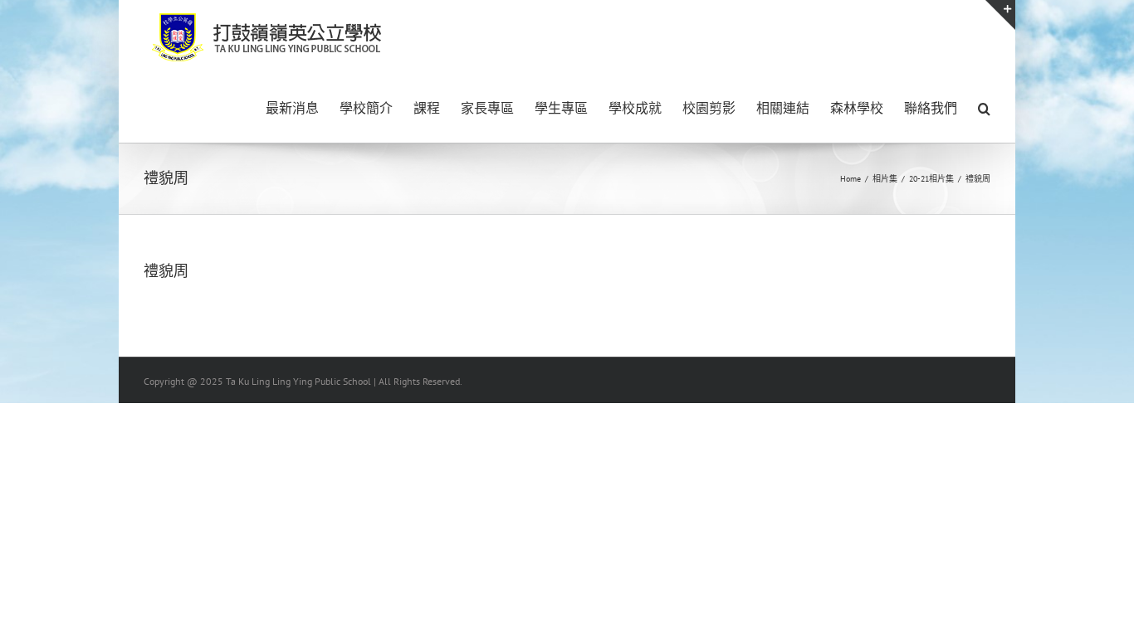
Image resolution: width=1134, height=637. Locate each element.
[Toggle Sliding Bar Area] (1000, 15)
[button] (984, 107)
